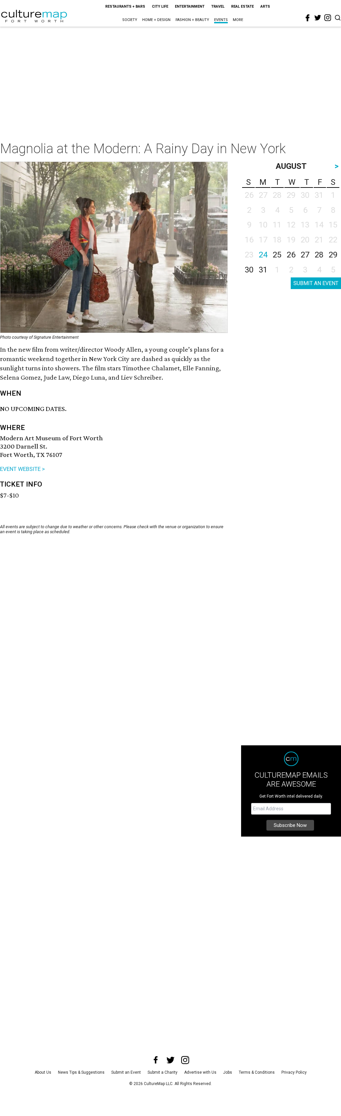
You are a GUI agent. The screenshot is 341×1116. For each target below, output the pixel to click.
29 (333, 254)
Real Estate (242, 6)
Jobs (227, 1072)
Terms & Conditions (257, 1072)
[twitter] (317, 18)
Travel (217, 6)
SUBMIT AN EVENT (315, 283)
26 (291, 254)
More (238, 20)
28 (319, 254)
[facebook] (307, 18)
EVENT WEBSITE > (22, 469)
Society (129, 20)
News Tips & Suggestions (81, 1072)
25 (277, 254)
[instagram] (327, 18)
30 (249, 269)
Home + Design (156, 20)
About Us (43, 1072)
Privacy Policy (294, 1072)
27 (305, 254)
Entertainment (189, 6)
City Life (160, 6)
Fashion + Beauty (192, 20)
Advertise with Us (200, 1072)
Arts (265, 6)
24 (263, 254)
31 (263, 269)
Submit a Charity (162, 1072)
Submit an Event (126, 1072)
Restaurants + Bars (125, 6)
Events (221, 20)
